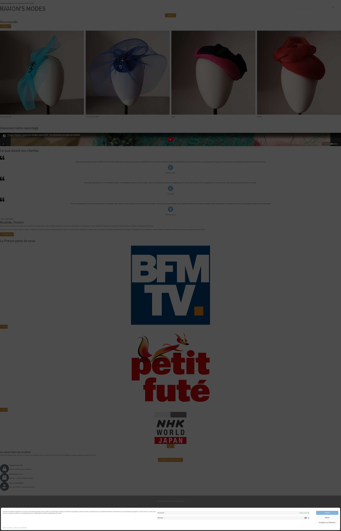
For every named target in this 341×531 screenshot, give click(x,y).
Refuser (327, 518)
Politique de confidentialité (20, 527)
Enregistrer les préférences (327, 522)
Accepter (327, 513)
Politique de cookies (8, 527)
